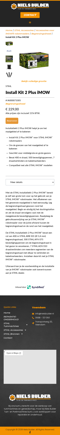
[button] (30, 22)
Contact (8, 337)
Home (9, 30)
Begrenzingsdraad (41, 33)
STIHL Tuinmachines (11, 324)
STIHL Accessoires (24, 30)
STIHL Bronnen (12, 334)
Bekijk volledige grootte (33, 81)
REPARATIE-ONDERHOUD (11, 318)
